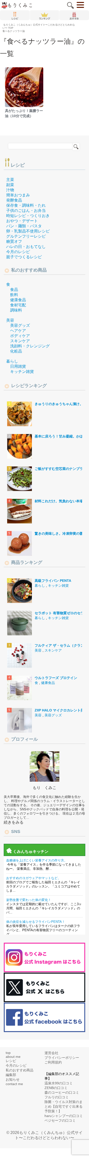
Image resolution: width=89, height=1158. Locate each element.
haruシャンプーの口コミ (63, 1116)
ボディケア (20, 336)
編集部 (11, 1075)
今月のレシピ (18, 252)
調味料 (16, 310)
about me (13, 1057)
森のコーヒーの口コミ (61, 1092)
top (8, 1053)
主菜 (10, 179)
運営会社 (51, 1053)
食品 (14, 289)
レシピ (18, 165)
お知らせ (13, 1079)
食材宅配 (18, 305)
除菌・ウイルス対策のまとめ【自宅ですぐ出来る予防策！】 (63, 1106)
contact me (14, 1084)
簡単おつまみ (18, 195)
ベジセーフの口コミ (60, 1120)
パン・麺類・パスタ (24, 226)
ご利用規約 (53, 1062)
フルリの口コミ (56, 1097)
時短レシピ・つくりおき (28, 216)
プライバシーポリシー (61, 1058)
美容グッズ (20, 325)
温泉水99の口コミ (58, 1083)
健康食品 (18, 300)
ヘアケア (18, 330)
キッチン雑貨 (22, 371)
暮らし (12, 361)
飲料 (14, 295)
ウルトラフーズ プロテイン (56, 678)
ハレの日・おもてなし (26, 247)
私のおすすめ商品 (19, 1070)
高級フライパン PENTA (53, 581)
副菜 (10, 185)
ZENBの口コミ (55, 1088)
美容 (10, 320)
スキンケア (20, 341)
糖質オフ (14, 241)
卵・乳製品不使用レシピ (28, 231)
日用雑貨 (18, 366)
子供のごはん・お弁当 (26, 210)
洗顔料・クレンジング (30, 346)
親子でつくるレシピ (24, 257)
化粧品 (16, 351)
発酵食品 (14, 200)
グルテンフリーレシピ (26, 236)
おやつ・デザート (22, 221)
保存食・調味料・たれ (26, 205)
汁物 (10, 190)
